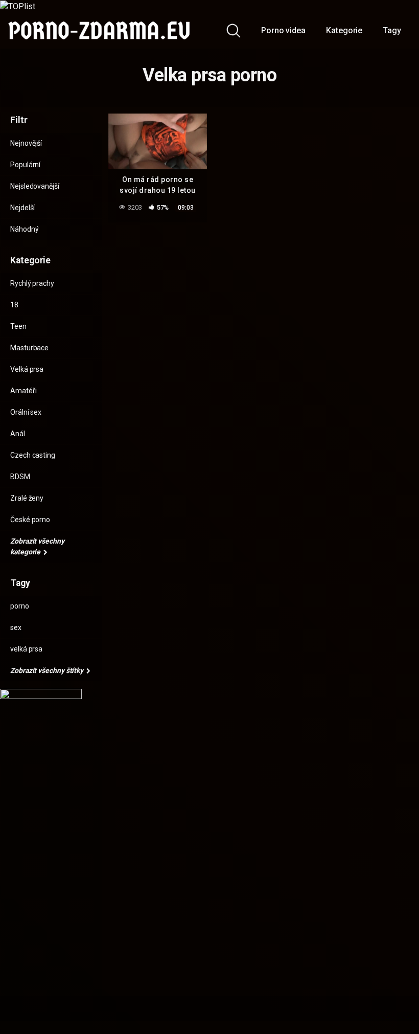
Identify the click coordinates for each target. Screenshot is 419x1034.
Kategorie (344, 30)
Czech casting (32, 455)
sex (15, 627)
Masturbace (29, 348)
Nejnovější (26, 143)
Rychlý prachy (32, 283)
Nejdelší (22, 208)
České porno (30, 519)
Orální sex (25, 412)
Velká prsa (26, 369)
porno (19, 606)
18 (14, 305)
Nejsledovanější (34, 186)
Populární (25, 165)
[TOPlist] (17, 6)
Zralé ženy (26, 498)
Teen (18, 326)
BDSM (20, 477)
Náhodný (24, 229)
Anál (17, 434)
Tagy (392, 30)
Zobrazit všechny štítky (47, 670)
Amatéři (23, 391)
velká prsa (26, 649)
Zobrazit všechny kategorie (37, 546)
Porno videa (283, 30)
